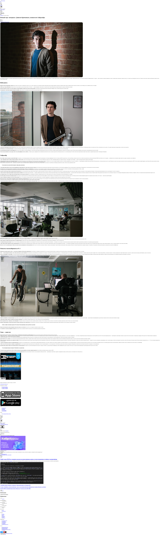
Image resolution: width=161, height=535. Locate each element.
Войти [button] (1, 5)
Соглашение (4, 523)
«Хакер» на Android (5, 388)
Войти (3, 510)
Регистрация (4, 511)
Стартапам (3, 530)
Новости (3, 514)
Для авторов (4, 521)
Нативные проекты (5, 528)
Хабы (3, 515)
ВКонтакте (6, 424)
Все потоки (3, 0)
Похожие (7, 494)
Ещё (3, 490)
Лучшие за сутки (3, 494)
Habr (5, 534)
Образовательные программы (6, 529)
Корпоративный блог (5, 527)
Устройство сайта (4, 520)
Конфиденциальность (5, 524)
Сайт (1, 424)
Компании (3, 516)
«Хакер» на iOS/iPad (5, 387)
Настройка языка (3, 533)
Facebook (3, 424)
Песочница (3, 517)
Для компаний (4, 522)
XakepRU (1, 15)
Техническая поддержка (8, 533)
